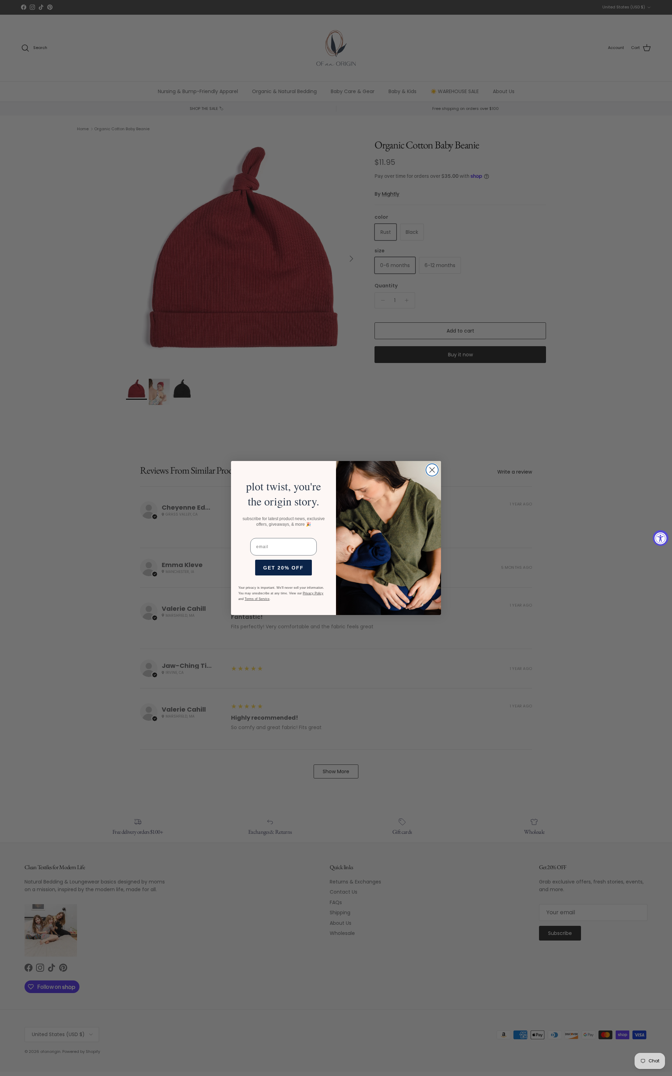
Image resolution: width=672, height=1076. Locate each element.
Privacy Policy (313, 593)
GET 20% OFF (283, 568)
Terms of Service (257, 599)
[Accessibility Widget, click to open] (660, 538)
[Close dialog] (432, 470)
